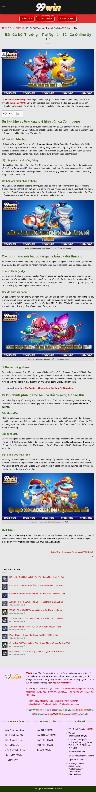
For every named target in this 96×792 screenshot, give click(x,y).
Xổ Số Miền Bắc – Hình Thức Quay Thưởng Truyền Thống (35, 627)
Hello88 (62, 692)
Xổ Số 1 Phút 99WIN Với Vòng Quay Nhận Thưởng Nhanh (35, 610)
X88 (28, 695)
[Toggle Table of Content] (17, 114)
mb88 (31, 701)
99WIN (89, 729)
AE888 (76, 692)
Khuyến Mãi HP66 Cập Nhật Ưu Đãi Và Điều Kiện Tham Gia (36, 585)
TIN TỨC (20, 28)
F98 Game (53, 692)
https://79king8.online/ (49, 689)
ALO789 (89, 692)
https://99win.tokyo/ (62, 683)
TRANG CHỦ (8, 28)
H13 (32, 695)
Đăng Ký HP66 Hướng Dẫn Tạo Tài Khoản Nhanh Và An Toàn (37, 577)
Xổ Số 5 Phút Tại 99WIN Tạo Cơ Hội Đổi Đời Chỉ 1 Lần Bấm (36, 602)
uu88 (36, 701)
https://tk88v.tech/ (85, 689)
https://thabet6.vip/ (34, 692)
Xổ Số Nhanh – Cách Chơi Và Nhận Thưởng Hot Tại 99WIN (36, 618)
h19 (44, 692)
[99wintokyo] (48, 7)
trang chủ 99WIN (18, 103)
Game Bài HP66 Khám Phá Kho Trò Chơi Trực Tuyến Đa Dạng (37, 594)
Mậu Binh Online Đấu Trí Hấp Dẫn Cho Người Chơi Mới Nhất (36, 651)
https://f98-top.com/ (70, 704)
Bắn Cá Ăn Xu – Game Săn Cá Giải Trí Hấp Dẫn (46, 388)
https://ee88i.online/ (68, 689)
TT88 (69, 692)
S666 (82, 692)
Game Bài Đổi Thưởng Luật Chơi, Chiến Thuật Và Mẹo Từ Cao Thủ (39, 643)
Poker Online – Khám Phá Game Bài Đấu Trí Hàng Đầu (33, 635)
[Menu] (3, 7)
